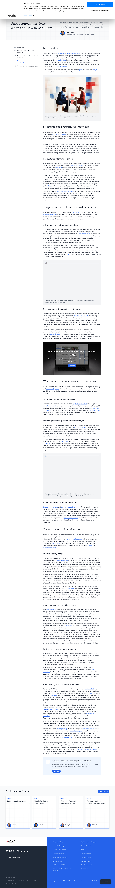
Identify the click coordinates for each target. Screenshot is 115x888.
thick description (94, 410)
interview (58, 168)
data (49, 186)
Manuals (83, 849)
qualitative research (73, 53)
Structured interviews (50, 507)
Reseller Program (86, 861)
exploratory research (80, 404)
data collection (51, 609)
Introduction (20, 47)
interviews (61, 53)
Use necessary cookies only (100, 10)
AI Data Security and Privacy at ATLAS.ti (62, 869)
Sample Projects (86, 857)
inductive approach (49, 406)
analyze (95, 70)
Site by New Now (11, 883)
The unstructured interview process (27, 66)
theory (69, 254)
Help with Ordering (58, 846)
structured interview (59, 134)
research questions (49, 215)
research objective (84, 234)
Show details (28, 16)
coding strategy (62, 729)
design (91, 545)
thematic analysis (76, 731)
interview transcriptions (51, 709)
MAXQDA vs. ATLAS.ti (59, 865)
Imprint (83, 881)
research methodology (74, 539)
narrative (69, 626)
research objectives (62, 66)
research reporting (49, 547)
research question (77, 165)
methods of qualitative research (86, 749)
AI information (85, 869)
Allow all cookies (100, 4)
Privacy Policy (67, 881)
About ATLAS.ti (92, 881)
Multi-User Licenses (58, 853)
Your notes (91, 693)
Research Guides (58, 842)
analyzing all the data (81, 316)
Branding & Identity (87, 865)
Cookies (76, 881)
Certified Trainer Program (88, 842)
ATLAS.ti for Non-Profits (60, 857)
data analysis (89, 689)
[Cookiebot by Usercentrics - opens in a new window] (11, 15)
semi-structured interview (65, 191)
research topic (55, 334)
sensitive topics (79, 427)
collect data (47, 443)
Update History (57, 861)
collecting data (61, 60)
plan (80, 70)
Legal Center (56, 881)
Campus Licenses (86, 853)
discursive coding (67, 737)
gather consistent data (70, 518)
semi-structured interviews (70, 507)
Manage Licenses (86, 846)
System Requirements (59, 849)
